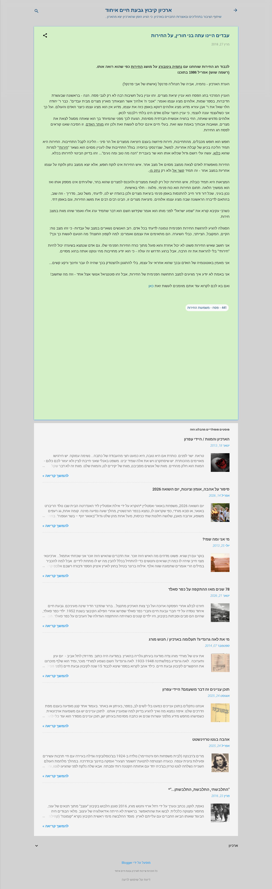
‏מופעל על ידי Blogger (136, 863)
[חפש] (36, 11)
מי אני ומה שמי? (216, 539)
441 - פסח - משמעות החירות (207, 308)
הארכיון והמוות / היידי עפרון (207, 439)
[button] (45, 36)
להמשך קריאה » (55, 476)
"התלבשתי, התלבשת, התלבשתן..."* (199, 789)
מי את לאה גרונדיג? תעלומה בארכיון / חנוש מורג (189, 639)
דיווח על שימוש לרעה (136, 880)
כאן (151, 286)
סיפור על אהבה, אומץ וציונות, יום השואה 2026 (191, 489)
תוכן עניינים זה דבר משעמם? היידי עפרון (196, 689)
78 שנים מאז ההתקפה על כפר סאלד (199, 589)
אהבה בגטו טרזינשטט (211, 739)
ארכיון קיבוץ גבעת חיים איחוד (138, 10)
